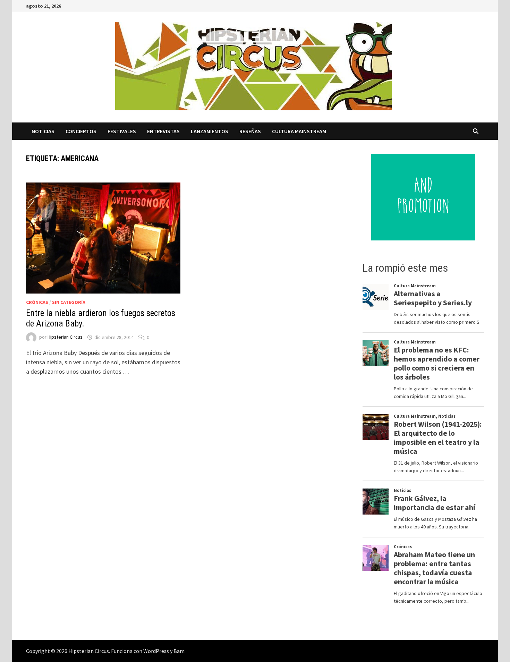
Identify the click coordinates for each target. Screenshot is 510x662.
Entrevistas (163, 131)
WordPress (156, 650)
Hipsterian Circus (65, 337)
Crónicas (37, 302)
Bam (179, 650)
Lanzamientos (209, 131)
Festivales (122, 131)
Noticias (43, 131)
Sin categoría (68, 302)
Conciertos (81, 131)
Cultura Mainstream (299, 131)
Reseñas (250, 131)
